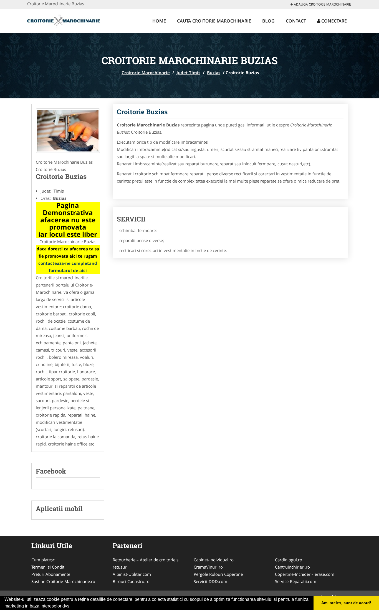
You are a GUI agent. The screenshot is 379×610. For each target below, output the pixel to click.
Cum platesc (43, 559)
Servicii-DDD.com (210, 581)
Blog (268, 21)
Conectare (333, 21)
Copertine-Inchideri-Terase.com (304, 574)
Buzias (213, 72)
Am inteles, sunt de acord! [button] (346, 603)
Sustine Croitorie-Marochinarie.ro (63, 581)
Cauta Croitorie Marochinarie (214, 21)
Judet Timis (188, 72)
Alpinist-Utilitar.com (132, 574)
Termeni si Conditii (49, 567)
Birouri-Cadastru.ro (131, 581)
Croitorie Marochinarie (146, 72)
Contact (296, 21)
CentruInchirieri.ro (292, 567)
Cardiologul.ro (288, 559)
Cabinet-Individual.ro (214, 559)
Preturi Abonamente (50, 574)
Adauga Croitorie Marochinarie (322, 4)
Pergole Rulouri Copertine (218, 574)
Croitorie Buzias (142, 111)
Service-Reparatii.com (295, 581)
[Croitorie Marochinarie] (63, 20)
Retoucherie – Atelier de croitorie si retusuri (146, 563)
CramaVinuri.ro (208, 567)
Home (159, 21)
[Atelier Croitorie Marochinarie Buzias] (68, 130)
